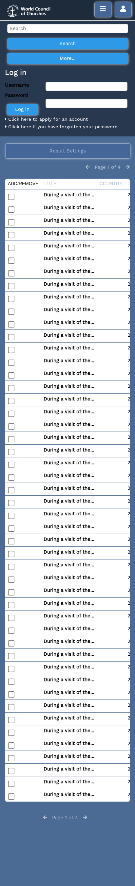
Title (50, 183)
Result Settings (67, 151)
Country (111, 183)
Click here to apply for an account (47, 119)
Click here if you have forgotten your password (62, 126)
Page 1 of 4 (108, 167)
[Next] (127, 167)
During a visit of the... (69, 195)
